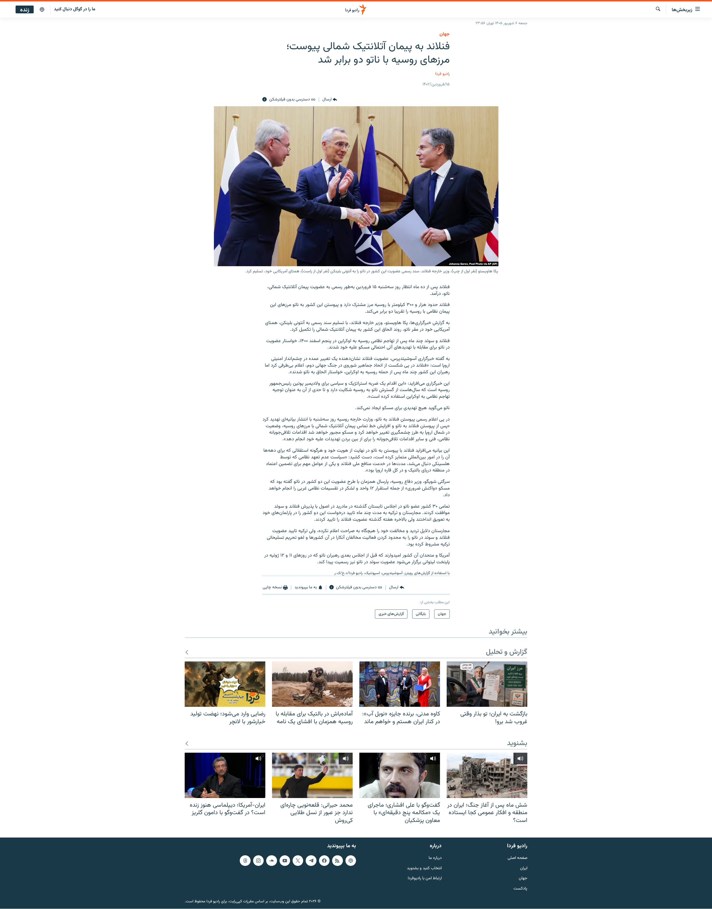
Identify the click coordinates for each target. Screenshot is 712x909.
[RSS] (337, 860)
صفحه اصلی (517, 858)
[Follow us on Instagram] (258, 860)
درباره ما (435, 858)
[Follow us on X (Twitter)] (298, 860)
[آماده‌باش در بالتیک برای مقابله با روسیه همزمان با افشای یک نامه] (312, 684)
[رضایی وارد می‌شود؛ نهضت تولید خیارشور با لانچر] (225, 684)
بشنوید (517, 743)
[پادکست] (42, 10)
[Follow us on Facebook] (324, 860)
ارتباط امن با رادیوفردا (425, 879)
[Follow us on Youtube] (285, 860)
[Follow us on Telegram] (311, 860)
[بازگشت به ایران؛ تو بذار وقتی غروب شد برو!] (487, 684)
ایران (523, 868)
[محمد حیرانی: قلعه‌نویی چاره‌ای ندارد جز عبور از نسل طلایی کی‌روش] (312, 775)
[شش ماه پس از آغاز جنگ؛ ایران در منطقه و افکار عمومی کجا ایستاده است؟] (487, 775)
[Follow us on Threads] (245, 860)
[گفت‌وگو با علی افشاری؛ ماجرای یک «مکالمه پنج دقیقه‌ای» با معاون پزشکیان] (399, 775)
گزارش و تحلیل (506, 652)
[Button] (329, 99)
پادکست (520, 889)
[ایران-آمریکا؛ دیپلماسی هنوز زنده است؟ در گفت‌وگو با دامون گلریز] (225, 775)
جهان (444, 34)
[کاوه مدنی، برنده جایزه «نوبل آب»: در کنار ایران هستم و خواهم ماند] (399, 684)
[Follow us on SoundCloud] (271, 860)
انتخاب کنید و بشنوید (424, 868)
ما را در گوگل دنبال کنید (74, 9)
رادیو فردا (442, 74)
